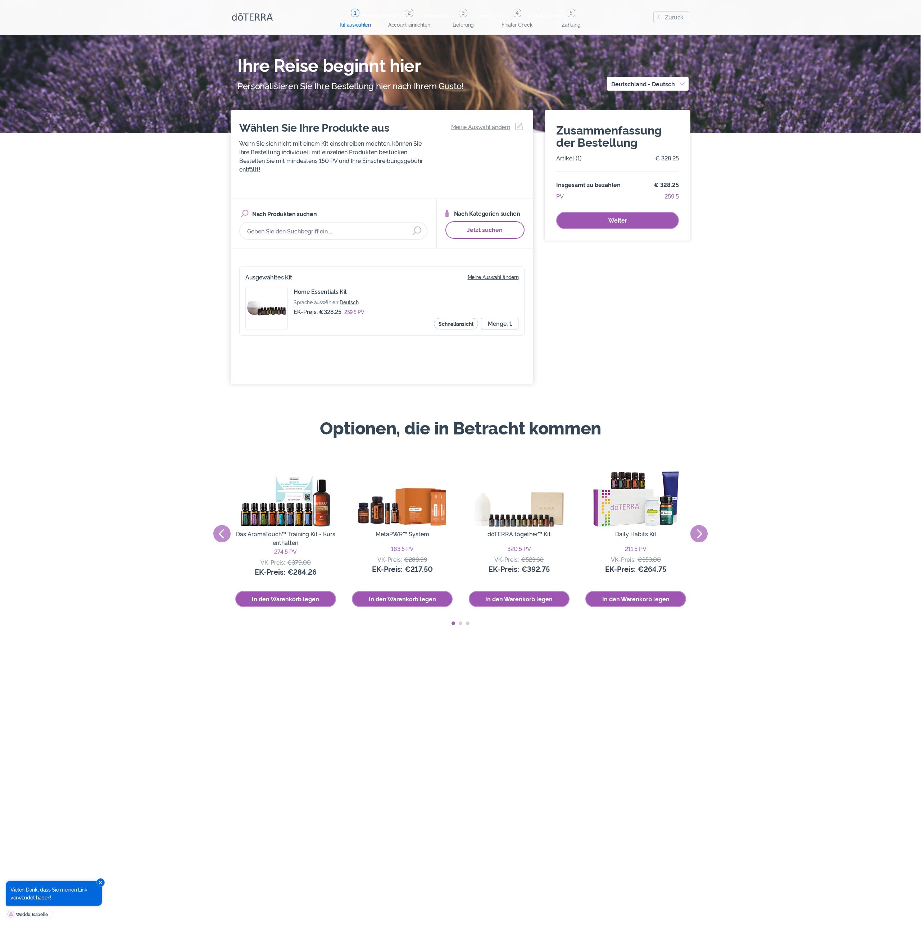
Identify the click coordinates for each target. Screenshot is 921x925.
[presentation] (222, 533)
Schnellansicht (456, 323)
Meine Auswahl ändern (493, 276)
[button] (453, 623)
